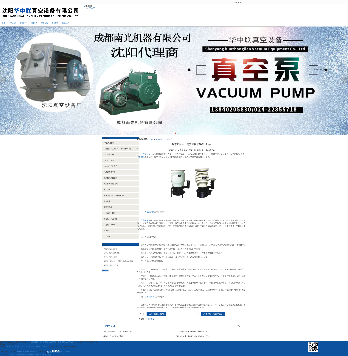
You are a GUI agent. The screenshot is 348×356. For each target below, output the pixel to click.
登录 (236, 2)
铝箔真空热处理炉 (110, 166)
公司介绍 (34, 23)
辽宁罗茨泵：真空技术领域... (213, 314)
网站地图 (63, 352)
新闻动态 (23, 23)
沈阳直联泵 (61, 342)
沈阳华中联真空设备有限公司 (27, 352)
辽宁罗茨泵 (69, 342)
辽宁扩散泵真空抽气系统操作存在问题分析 (191, 331)
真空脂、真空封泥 (110, 219)
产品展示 (12, 23)
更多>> (240, 326)
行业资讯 (169, 139)
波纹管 (106, 230)
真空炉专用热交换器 (111, 184)
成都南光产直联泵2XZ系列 (113, 336)
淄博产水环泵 (109, 160)
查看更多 (105, 270)
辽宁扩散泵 (145, 154)
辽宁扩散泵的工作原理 (156, 314)
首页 (3, 23)
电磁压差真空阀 (109, 172)
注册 (241, 2)
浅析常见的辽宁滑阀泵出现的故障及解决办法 (192, 336)
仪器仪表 (107, 236)
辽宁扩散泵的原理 (110, 257)
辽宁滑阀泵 (52, 342)
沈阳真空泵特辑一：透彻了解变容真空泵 (118, 261)
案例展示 (44, 23)
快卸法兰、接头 (109, 213)
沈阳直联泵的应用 (110, 249)
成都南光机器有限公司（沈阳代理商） (118, 149)
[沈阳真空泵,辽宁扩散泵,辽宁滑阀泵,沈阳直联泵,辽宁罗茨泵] (174, 81)
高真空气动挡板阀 (110, 178)
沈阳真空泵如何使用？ (112, 265)
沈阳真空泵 (35, 342)
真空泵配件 (108, 207)
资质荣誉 (55, 23)
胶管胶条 (107, 201)
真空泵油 (107, 190)
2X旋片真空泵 (109, 143)
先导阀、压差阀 (109, 225)
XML (69, 352)
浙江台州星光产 (109, 155)
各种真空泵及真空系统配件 (114, 195)
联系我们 (65, 23)
